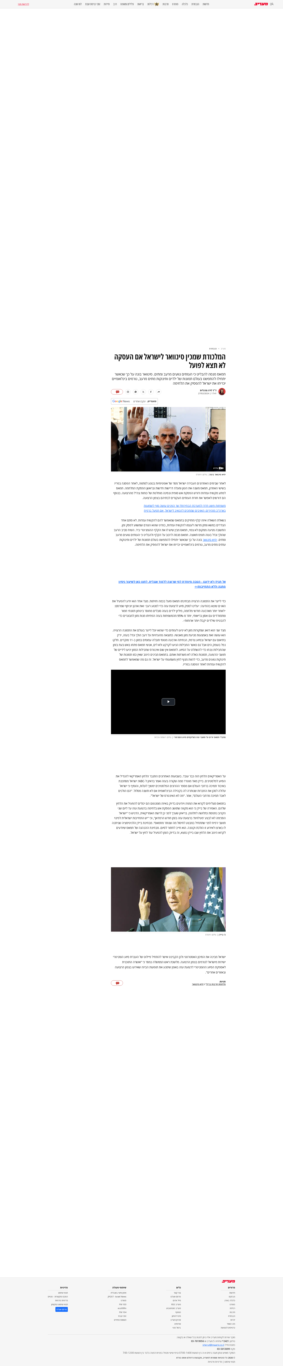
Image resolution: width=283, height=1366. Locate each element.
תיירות (107, 4)
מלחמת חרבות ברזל (216, 984)
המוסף (178, 1312)
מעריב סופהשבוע (173, 1308)
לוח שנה (78, 4)
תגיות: (222, 981)
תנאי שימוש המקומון (59, 1304)
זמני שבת (122, 1316)
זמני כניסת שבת (92, 4)
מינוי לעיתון (176, 1316)
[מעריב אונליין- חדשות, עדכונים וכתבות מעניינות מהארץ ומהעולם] (261, 4)
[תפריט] (272, 4)
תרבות (166, 4)
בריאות (140, 4)
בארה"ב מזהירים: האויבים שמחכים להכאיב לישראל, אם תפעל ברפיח (185, 511)
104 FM (122, 1312)
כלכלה (185, 4)
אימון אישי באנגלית (118, 1292)
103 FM (122, 1304)
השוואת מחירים (120, 1319)
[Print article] (128, 391)
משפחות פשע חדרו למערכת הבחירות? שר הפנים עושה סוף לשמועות (185, 506)
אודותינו (177, 1323)
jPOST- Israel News (117, 1296)
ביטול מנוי (177, 1327)
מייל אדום (177, 1300)
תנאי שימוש (63, 1292)
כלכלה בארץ (230, 1300)
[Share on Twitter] (143, 391)
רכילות (150, 4)
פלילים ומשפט (127, 4)
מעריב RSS (176, 1304)
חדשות (206, 4)
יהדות (232, 1319)
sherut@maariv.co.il (213, 1345)
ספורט (175, 4)
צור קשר (177, 1292)
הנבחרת (195, 4)
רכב (115, 4)
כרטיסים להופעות (228, 1327)
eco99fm (122, 1308)
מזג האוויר (231, 1323)
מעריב (223, 348)
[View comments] (117, 391)
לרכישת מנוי (23, 4)
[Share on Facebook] (151, 391)
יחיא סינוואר (210, 540)
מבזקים (232, 1296)
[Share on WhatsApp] (135, 391)
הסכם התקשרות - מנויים (58, 1296)
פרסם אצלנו (176, 1296)
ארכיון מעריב (175, 1319)
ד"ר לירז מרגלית (208, 390)
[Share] (158, 391)
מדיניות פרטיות (61, 1300)
